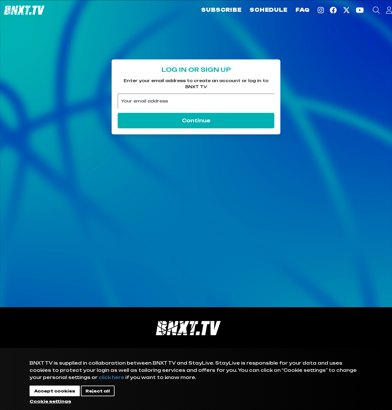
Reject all (98, 390)
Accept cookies (54, 390)
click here (111, 377)
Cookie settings (50, 401)
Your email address (144, 100)
